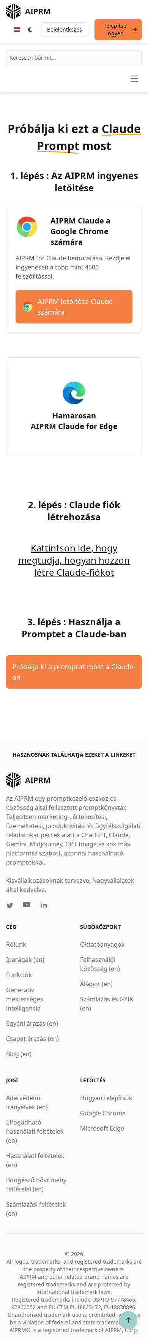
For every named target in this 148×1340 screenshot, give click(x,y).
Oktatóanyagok (102, 944)
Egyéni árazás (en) (32, 1023)
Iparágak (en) (25, 959)
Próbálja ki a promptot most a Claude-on (73, 672)
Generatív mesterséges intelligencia (24, 999)
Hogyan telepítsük (106, 1098)
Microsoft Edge (102, 1128)
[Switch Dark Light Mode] (30, 30)
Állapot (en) (96, 984)
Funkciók (19, 975)
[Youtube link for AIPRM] (27, 906)
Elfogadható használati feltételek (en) (35, 1131)
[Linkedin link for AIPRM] (45, 906)
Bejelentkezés (64, 29)
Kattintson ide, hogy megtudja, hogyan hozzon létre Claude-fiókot (74, 560)
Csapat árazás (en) (32, 1038)
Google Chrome (103, 1113)
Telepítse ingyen (115, 29)
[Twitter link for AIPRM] (10, 905)
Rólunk (16, 944)
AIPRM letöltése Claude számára (75, 307)
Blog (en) (18, 1054)
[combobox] (74, 58)
